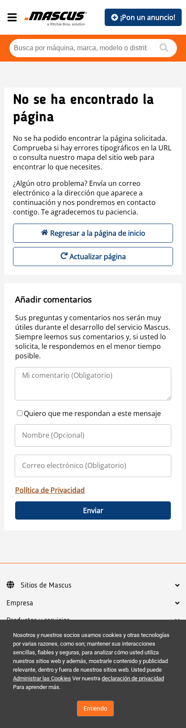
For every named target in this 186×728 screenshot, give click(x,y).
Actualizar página (98, 256)
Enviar (93, 510)
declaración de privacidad (133, 678)
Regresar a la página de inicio (97, 233)
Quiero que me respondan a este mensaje (92, 413)
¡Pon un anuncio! (147, 17)
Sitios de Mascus (46, 585)
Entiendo (95, 708)
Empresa (19, 603)
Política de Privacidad (50, 490)
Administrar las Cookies (42, 678)
